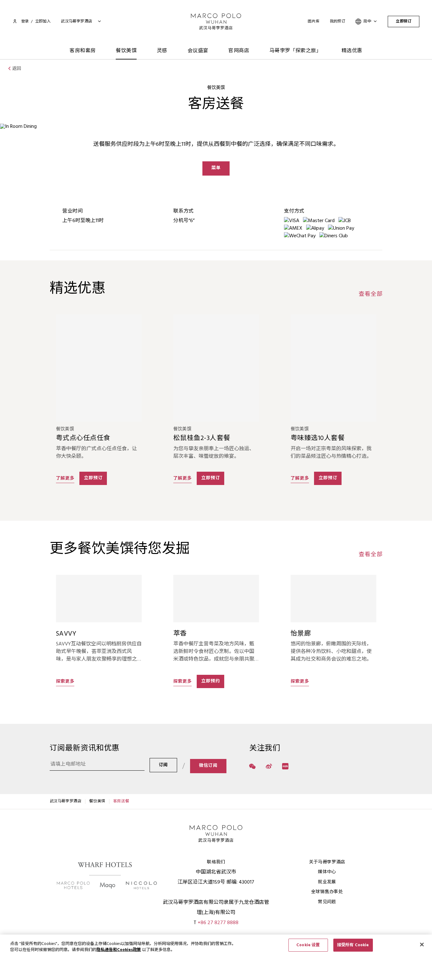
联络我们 (216, 862)
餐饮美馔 (126, 51)
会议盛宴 (198, 51)
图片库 (313, 21)
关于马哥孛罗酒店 (327, 862)
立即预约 (210, 681)
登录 (25, 21)
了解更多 (65, 478)
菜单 (215, 168)
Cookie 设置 (308, 945)
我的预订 (338, 21)
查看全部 (370, 294)
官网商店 (238, 51)
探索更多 (65, 681)
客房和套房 (83, 51)
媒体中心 (327, 872)
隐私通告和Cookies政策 (118, 950)
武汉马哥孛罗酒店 (66, 801)
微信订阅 (208, 765)
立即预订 (403, 21)
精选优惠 (352, 51)
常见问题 (327, 902)
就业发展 (327, 882)
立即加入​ (43, 21)
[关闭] (422, 944)
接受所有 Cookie (353, 945)
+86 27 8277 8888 (218, 923)
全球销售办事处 (327, 892)
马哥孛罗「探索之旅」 (295, 51)
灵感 (162, 51)
